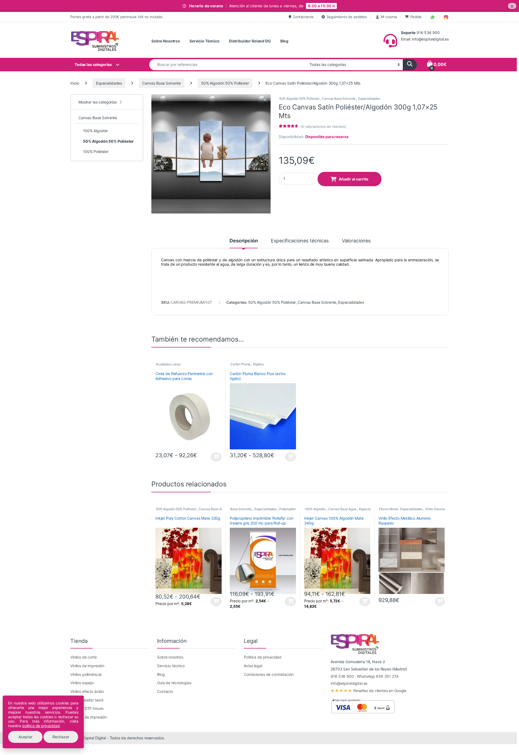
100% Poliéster (95, 151)
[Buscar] (410, 64)
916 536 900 (342, 676)
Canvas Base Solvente (161, 83)
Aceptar (25, 736)
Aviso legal (253, 665)
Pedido (416, 17)
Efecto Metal (388, 509)
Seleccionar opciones (212, 457)
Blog (284, 41)
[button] (265, 100)
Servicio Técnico (204, 41)
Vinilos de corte (83, 657)
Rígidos (258, 364)
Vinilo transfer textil (86, 700)
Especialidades (109, 83)
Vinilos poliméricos (86, 674)
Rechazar (60, 736)
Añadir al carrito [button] (439, 601)
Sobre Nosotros (165, 41)
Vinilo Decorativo (438, 509)
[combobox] (228, 64)
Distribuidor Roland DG (250, 41)
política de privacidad (41, 725)
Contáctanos (303, 17)
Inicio (74, 83)
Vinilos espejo (82, 682)
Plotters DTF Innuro (87, 708)
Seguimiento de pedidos (347, 17)
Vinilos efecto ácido (87, 691)
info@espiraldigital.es (349, 683)
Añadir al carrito (353, 179)
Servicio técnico (171, 665)
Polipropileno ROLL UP (296, 509)
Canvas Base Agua (213, 509)
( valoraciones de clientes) (323, 126)
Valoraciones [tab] (356, 240)
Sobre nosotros (170, 657)
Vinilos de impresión (87, 665)
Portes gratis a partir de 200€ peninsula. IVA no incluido (116, 17)
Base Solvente (241, 509)
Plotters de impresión (88, 717)
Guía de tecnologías (174, 682)
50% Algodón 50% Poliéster (225, 83)
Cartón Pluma (240, 364)
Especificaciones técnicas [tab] (300, 240)
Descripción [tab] (243, 240)
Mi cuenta (389, 17)
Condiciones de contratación (268, 674)
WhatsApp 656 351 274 (377, 676)
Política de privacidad (262, 657)
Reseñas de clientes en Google (368, 690)
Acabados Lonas (168, 364)
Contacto (165, 691)
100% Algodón (315, 509)
